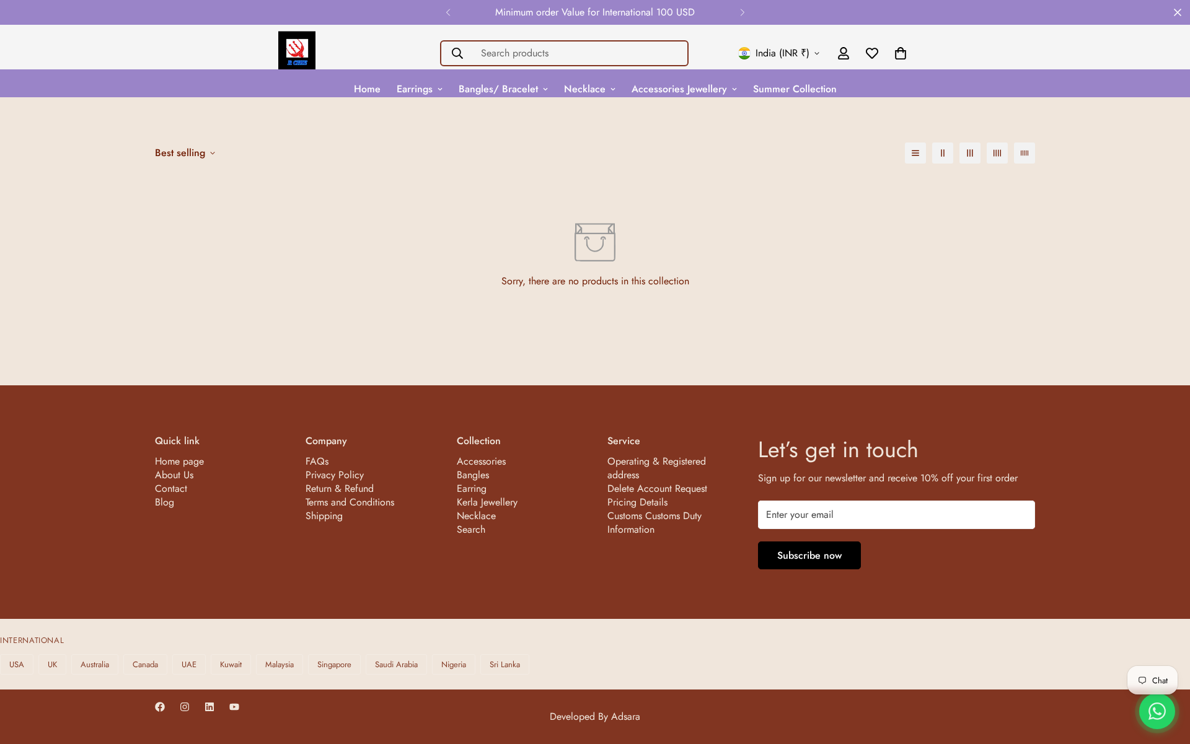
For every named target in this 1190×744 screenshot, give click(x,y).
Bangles (473, 475)
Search (471, 529)
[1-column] (915, 153)
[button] (900, 53)
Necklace (585, 89)
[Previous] (448, 12)
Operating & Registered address (656, 468)
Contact (171, 488)
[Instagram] (185, 707)
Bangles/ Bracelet (498, 89)
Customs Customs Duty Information (654, 522)
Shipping (324, 516)
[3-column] (970, 153)
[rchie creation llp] (296, 53)
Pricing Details (637, 502)
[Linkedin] (209, 707)
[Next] (742, 12)
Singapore (334, 664)
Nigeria (453, 664)
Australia (95, 664)
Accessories (481, 461)
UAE (189, 664)
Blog (164, 502)
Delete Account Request (657, 488)
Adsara (625, 716)
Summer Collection (795, 89)
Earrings (415, 89)
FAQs (317, 461)
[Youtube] (234, 707)
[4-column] (997, 153)
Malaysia (279, 664)
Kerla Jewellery (487, 502)
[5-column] (1024, 153)
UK (52, 664)
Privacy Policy (335, 475)
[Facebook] (160, 707)
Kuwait (231, 664)
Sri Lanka (505, 664)
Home (367, 89)
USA (16, 664)
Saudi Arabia (396, 664)
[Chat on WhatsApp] (1157, 711)
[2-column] (942, 153)
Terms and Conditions (350, 502)
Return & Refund (340, 488)
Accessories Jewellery (679, 89)
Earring (472, 488)
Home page (179, 461)
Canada (145, 664)
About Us (174, 475)
